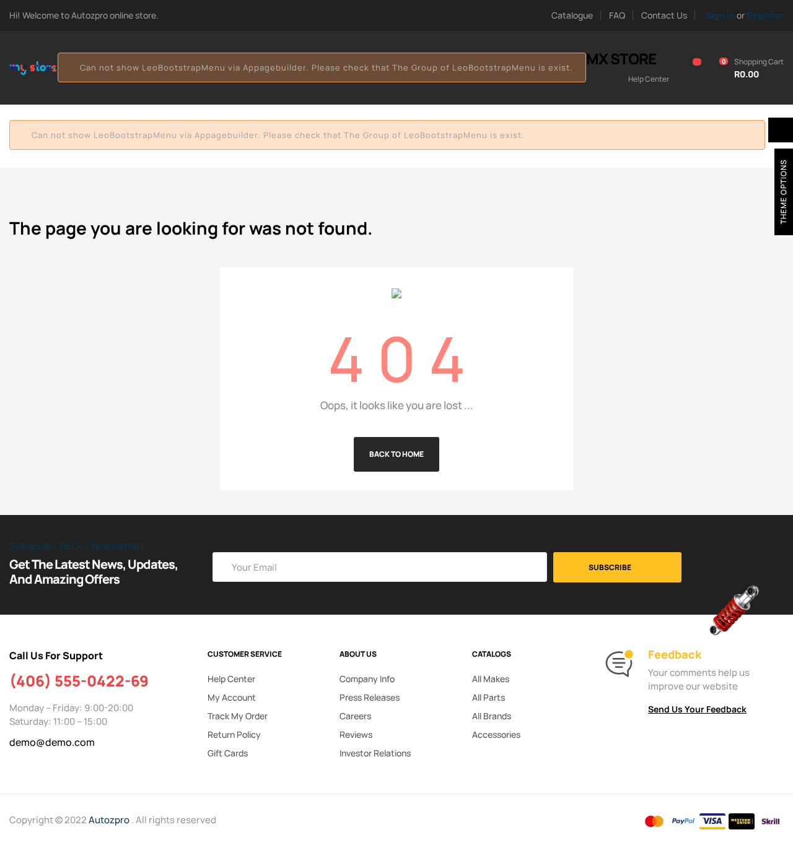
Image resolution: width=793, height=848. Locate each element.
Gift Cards (228, 753)
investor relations (375, 753)
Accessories (496, 734)
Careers (355, 716)
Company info (367, 679)
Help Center (231, 679)
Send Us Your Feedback (697, 709)
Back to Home (396, 454)
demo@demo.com (52, 742)
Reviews (356, 734)
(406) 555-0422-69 (79, 681)
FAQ (617, 15)
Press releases (370, 697)
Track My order (238, 716)
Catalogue (572, 15)
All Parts (488, 697)
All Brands (491, 716)
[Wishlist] (690, 68)
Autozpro (110, 819)
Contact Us (664, 15)
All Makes (490, 679)
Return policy (234, 734)
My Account (232, 697)
